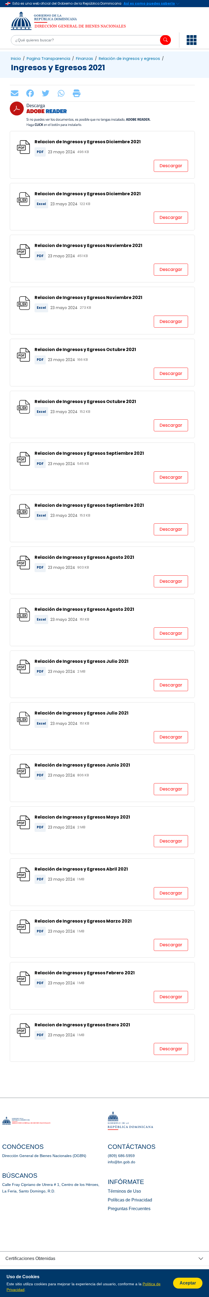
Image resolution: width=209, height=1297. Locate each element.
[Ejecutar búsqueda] (165, 40)
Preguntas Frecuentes (129, 1208)
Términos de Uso (124, 1191)
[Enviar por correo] (16, 93)
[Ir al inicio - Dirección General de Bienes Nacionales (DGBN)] (73, 20)
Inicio (16, 58)
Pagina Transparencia (48, 58)
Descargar (170, 166)
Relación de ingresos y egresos (129, 58)
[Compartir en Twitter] (47, 93)
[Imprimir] (78, 93)
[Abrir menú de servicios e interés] (191, 40)
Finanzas (84, 58)
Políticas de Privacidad (130, 1200)
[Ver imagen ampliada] (143, 107)
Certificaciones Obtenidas (30, 1258)
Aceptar (188, 1283)
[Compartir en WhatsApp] (62, 93)
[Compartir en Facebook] (31, 93)
